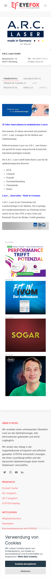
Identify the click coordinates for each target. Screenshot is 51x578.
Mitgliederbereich (11, 518)
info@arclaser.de (35, 61)
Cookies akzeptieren (25, 564)
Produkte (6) (10, 87)
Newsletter (8, 523)
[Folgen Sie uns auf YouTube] (16, 472)
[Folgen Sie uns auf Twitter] (4, 472)
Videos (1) (28, 87)
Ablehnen (25, 571)
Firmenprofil (11, 78)
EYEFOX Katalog (11, 503)
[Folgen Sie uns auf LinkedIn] (22, 472)
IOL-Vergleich (9, 493)
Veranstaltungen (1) (15, 83)
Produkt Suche (10, 488)
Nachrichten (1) (32, 78)
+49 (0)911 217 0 (39, 58)
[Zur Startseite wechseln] (26, 5)
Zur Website (25, 44)
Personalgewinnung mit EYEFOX (19, 528)
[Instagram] (10, 472)
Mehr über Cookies (27, 556)
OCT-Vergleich (10, 498)
